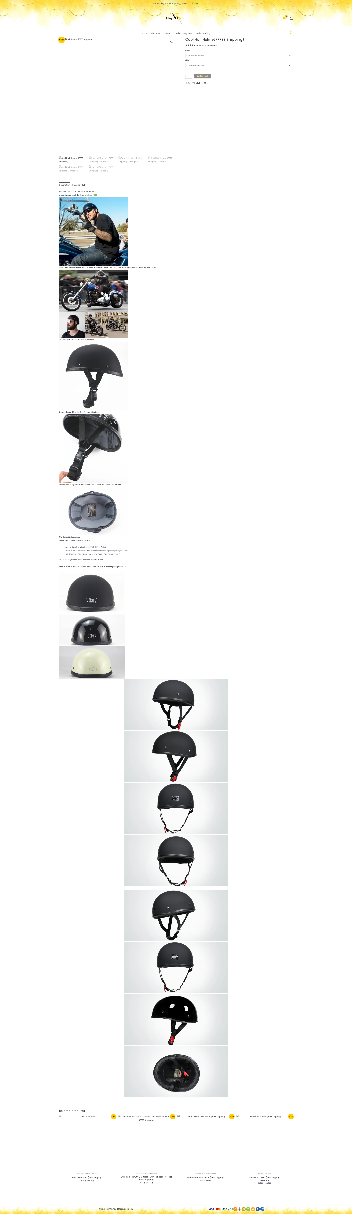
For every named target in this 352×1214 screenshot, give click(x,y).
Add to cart (202, 76)
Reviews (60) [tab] (78, 185)
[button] (291, 33)
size (187, 60)
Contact (168, 33)
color (187, 50)
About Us (155, 33)
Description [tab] (64, 185)
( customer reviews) (207, 45)
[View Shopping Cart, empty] (284, 18)
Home (144, 33)
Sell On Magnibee (184, 33)
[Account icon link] (291, 18)
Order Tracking (203, 33)
